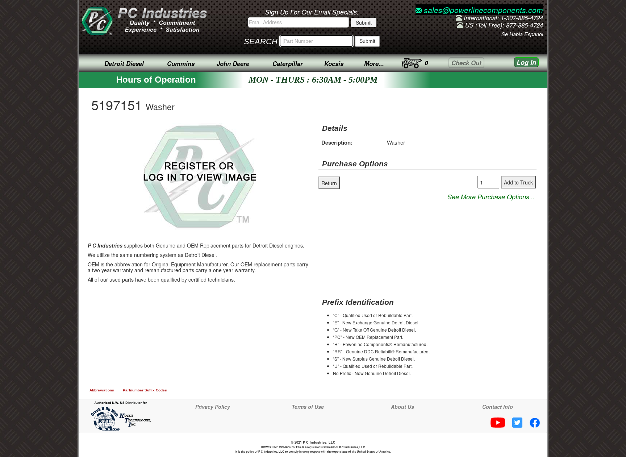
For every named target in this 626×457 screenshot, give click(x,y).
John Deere (233, 63)
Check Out (466, 62)
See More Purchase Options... (491, 196)
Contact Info (497, 406)
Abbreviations (101, 390)
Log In (526, 62)
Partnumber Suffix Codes (145, 390)
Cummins (181, 63)
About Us (402, 406)
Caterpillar (287, 63)
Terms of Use (308, 406)
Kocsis (333, 63)
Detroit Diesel (124, 63)
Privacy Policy (212, 406)
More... (374, 63)
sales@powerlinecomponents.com (482, 9)
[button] (264, 129)
